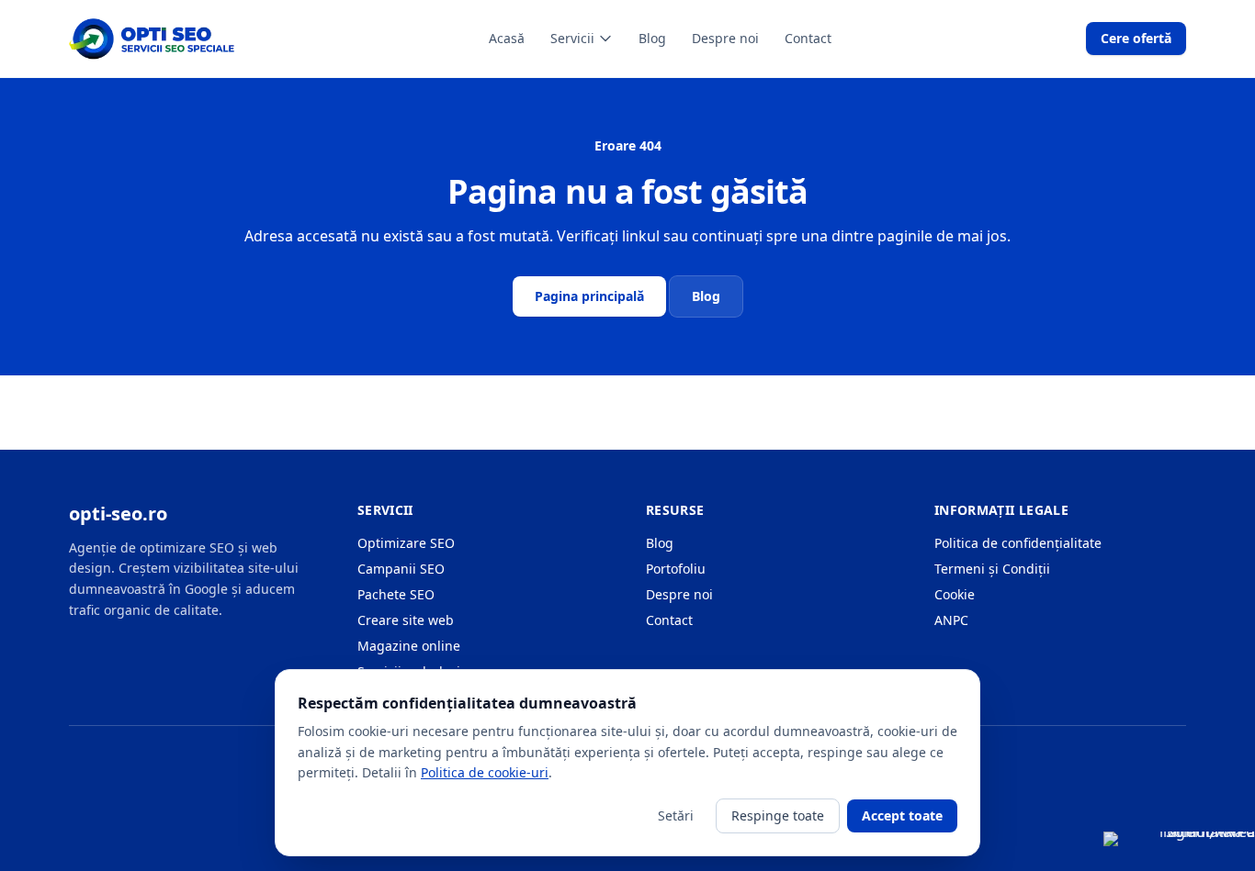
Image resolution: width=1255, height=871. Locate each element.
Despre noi (725, 38)
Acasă (507, 38)
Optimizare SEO (406, 543)
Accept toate (902, 815)
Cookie (954, 594)
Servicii (572, 38)
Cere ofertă (1136, 38)
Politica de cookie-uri (484, 772)
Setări (676, 815)
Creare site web (405, 620)
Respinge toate (777, 815)
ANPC (951, 620)
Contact (808, 38)
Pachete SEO (396, 594)
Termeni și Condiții (992, 568)
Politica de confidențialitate (1018, 543)
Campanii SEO (401, 568)
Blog (652, 38)
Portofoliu (676, 568)
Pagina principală (589, 296)
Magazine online (408, 645)
